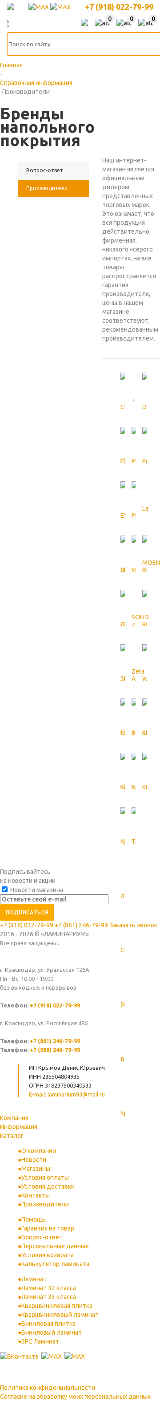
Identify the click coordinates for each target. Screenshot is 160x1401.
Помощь (33, 1219)
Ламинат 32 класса (48, 1287)
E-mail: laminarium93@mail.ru (67, 1094)
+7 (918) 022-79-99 (119, 6)
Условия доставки (48, 1186)
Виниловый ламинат (51, 1332)
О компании (38, 1150)
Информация (18, 1126)
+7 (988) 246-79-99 (55, 1050)
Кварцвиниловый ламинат (60, 1314)
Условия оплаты (45, 1177)
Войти (84, 23)
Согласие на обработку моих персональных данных (75, 1396)
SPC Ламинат (40, 1341)
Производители (45, 1204)
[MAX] (39, 7)
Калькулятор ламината (55, 1263)
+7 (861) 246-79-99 (81, 925)
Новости (33, 1159)
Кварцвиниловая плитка (56, 1305)
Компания (14, 1117)
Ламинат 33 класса (48, 1296)
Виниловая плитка (48, 1323)
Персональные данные (55, 1246)
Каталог (12, 1135)
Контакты (35, 1195)
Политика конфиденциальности (47, 1387)
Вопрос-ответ (42, 1237)
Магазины (35, 1168)
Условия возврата (47, 1255)
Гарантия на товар (47, 1228)
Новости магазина (36, 889)
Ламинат (34, 1279)
